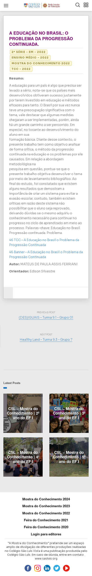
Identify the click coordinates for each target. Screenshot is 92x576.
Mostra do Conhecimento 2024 (46, 499)
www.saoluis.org (46, 558)
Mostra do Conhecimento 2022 (41, 63)
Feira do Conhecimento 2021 (46, 520)
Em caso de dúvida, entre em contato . (58, 554)
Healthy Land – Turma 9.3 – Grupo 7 (46, 340)
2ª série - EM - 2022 (29, 52)
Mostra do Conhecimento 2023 (46, 505)
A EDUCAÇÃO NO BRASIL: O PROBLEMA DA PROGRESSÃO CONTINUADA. (41, 38)
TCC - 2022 (21, 69)
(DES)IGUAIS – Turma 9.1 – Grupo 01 (46, 317)
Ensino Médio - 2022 (30, 57)
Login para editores (46, 534)
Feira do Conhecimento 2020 (46, 526)
